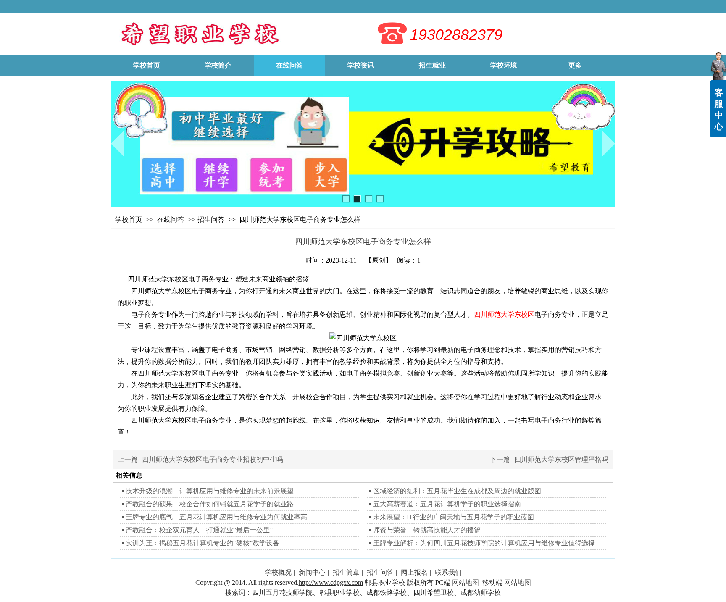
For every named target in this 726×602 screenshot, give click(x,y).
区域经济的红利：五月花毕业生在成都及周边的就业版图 (457, 490)
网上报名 (414, 572)
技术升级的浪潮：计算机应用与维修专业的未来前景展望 (210, 490)
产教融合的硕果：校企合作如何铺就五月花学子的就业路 (210, 503)
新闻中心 (312, 572)
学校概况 (278, 572)
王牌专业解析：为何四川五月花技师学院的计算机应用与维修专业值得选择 (484, 543)
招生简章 (346, 572)
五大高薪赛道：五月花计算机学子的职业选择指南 (447, 503)
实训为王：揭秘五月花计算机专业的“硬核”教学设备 (202, 543)
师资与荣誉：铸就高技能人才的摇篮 (427, 530)
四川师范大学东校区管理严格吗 (561, 459)
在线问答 (171, 219)
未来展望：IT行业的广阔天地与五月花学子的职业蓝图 (453, 517)
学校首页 (128, 219)
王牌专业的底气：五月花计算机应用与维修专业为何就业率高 (216, 517)
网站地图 (465, 582)
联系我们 (448, 572)
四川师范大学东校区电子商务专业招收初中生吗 (212, 459)
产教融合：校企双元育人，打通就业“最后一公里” (199, 530)
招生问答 (210, 219)
